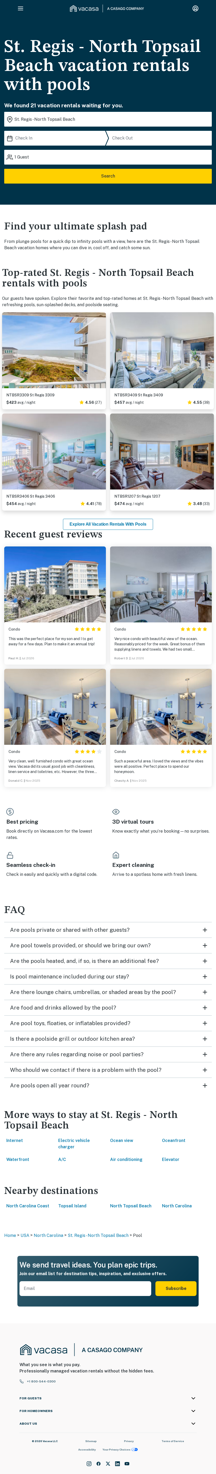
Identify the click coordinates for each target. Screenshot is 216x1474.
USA (25, 1235)
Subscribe (176, 1288)
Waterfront (17, 1159)
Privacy (129, 1441)
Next (101, 351)
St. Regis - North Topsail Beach (98, 1235)
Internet (14, 1140)
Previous (6, 351)
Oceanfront (173, 1140)
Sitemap (91, 1441)
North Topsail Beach (130, 1205)
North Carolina (177, 1205)
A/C (62, 1159)
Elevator (170, 1159)
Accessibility (87, 1449)
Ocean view (121, 1140)
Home (10, 1235)
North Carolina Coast (27, 1205)
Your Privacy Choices (116, 1449)
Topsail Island (72, 1205)
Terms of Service (172, 1441)
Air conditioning (126, 1159)
